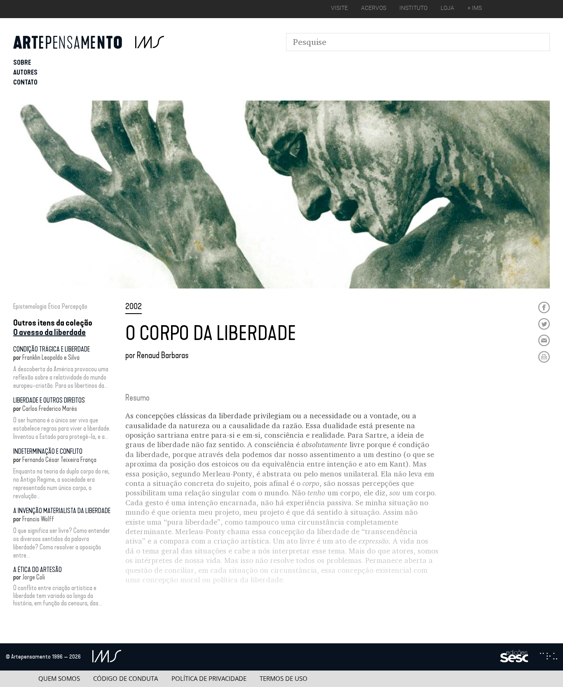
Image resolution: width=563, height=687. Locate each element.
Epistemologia (30, 306)
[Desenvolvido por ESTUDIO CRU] (548, 656)
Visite (339, 8)
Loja (447, 8)
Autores (25, 72)
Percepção (74, 306)
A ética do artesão (37, 570)
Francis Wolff (38, 519)
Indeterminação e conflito (47, 451)
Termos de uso (283, 678)
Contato (25, 82)
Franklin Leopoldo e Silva (51, 357)
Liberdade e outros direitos (49, 400)
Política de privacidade (208, 678)
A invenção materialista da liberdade (61, 511)
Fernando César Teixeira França (59, 460)
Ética (54, 306)
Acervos (373, 8)
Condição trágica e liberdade (51, 349)
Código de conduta (125, 678)
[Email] (544, 340)
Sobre (22, 62)
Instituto (413, 8)
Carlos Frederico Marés (49, 409)
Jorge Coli (33, 577)
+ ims (474, 8)
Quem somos (59, 678)
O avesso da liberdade (49, 332)
